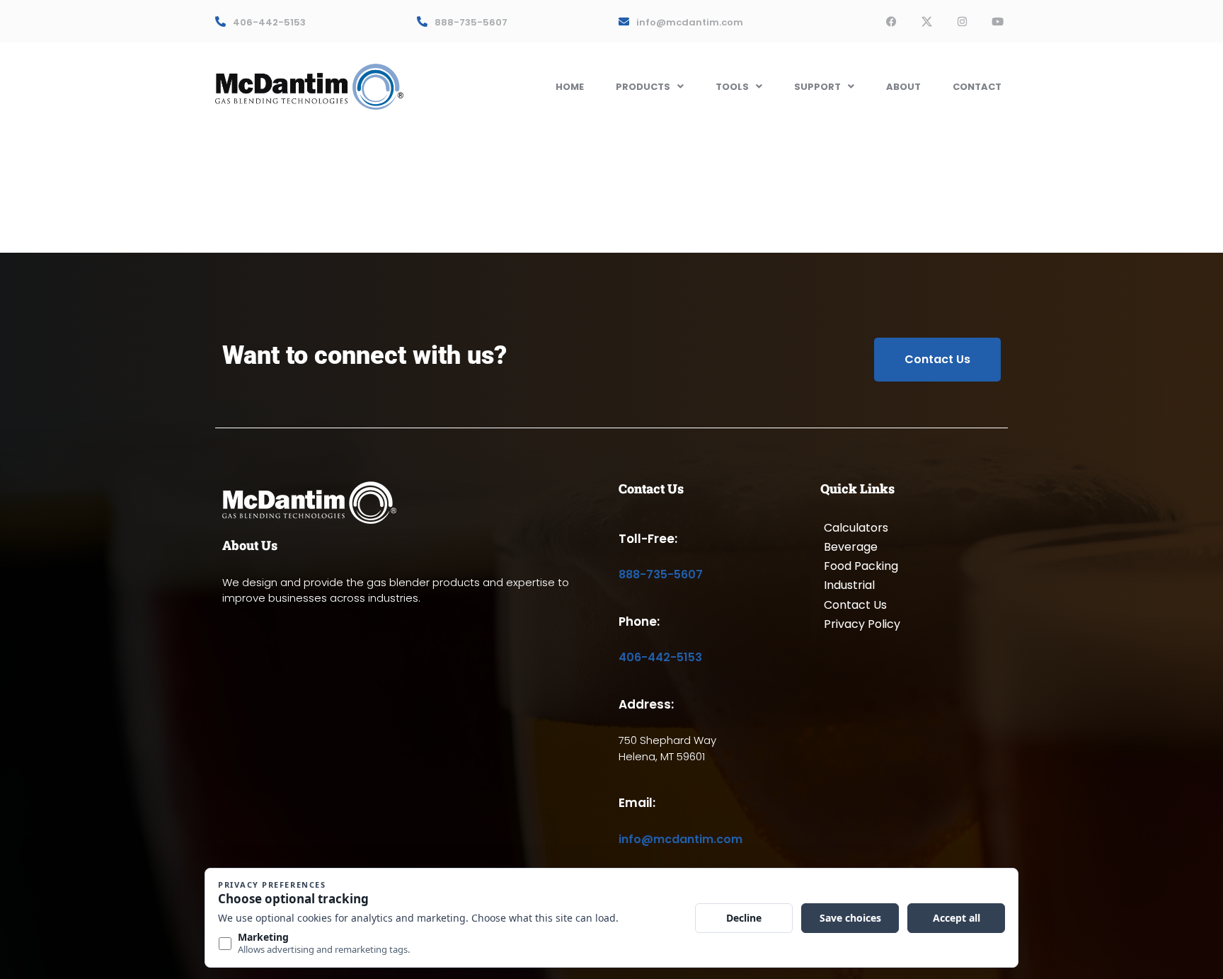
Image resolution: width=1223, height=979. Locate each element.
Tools (732, 86)
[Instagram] (961, 21)
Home (570, 86)
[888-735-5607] (422, 21)
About (903, 86)
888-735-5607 (471, 22)
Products (643, 86)
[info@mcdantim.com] (624, 21)
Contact (977, 86)
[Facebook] (891, 21)
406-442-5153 (269, 22)
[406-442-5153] (220, 21)
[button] (649, 87)
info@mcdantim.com (689, 22)
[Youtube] (997, 21)
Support (817, 86)
